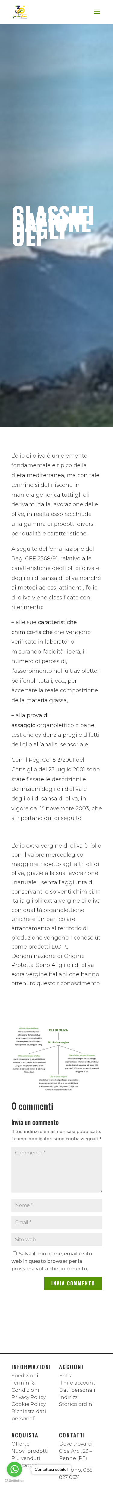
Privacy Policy (28, 1397)
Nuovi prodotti (30, 1451)
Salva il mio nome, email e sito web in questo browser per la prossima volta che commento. (51, 1261)
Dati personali (77, 1390)
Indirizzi (69, 1397)
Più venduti (25, 1458)
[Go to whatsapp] (14, 1469)
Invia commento (73, 1283)
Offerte (20, 1444)
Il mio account (77, 1383)
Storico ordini (76, 1404)
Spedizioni (24, 1376)
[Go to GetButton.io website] (14, 1481)
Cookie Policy (28, 1404)
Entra (66, 1376)
